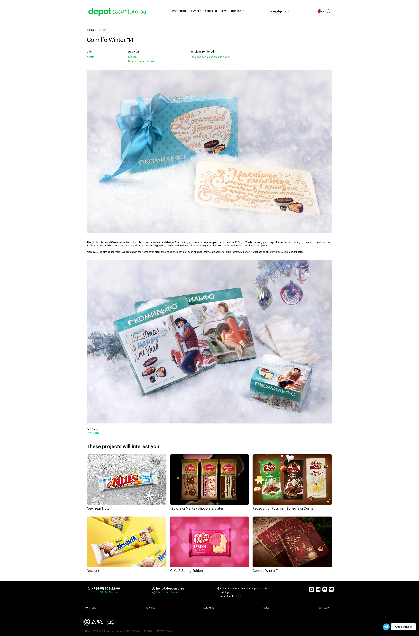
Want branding (403, 627)
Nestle (90, 57)
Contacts (237, 11)
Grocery (132, 57)
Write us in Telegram (167, 592)
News (224, 11)
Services (195, 11)
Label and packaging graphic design (210, 57)
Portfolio (179, 11)
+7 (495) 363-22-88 (106, 588)
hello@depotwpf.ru (280, 11)
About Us (211, 11)
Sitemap (147, 631)
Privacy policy (165, 631)
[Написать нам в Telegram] (386, 627)
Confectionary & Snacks (141, 61)
